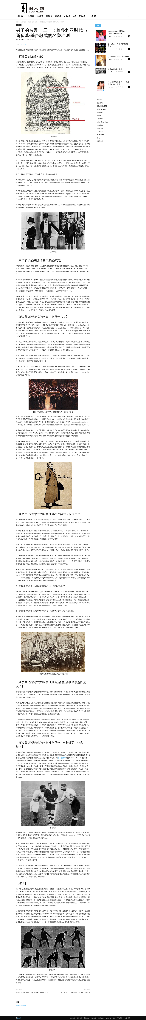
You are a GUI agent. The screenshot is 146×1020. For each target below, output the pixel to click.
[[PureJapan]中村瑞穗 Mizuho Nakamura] (100, 35)
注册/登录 (93, 16)
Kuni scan (100, 131)
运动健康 (58, 16)
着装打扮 (40, 16)
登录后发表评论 (21, 1005)
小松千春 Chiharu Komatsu (118, 57)
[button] (127, 16)
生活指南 (31, 16)
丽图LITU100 (101, 109)
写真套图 (82, 16)
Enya (98, 138)
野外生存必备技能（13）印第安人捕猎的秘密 (32, 993)
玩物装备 (49, 16)
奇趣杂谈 (67, 16)
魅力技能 (20, 16)
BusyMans (22, 39)
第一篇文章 (62, 758)
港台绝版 (100, 103)
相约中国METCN (102, 106)
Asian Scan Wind (102, 122)
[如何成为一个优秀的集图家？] (100, 48)
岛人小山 (24, 44)
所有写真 (100, 100)
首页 (17, 22)
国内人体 (100, 112)
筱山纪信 (100, 125)
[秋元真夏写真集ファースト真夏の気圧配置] (100, 86)
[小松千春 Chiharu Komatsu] (100, 60)
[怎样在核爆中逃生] (100, 71)
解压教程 (100, 141)
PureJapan (100, 135)
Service (110, 36)
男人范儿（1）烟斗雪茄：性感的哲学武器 (75, 993)
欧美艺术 (100, 116)
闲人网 (19, 1018)
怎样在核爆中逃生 (115, 69)
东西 (74, 16)
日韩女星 (100, 119)
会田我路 (100, 128)
